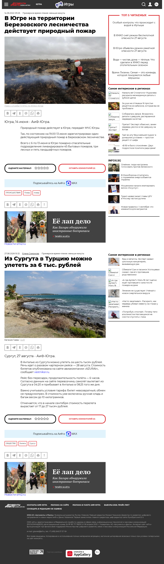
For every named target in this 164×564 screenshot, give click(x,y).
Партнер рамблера (54, 552)
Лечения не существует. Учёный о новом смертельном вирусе (139, 291)
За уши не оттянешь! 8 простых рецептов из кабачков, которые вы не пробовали (140, 106)
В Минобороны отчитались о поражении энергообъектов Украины (136, 177)
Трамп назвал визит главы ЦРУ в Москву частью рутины (136, 197)
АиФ (22, 340)
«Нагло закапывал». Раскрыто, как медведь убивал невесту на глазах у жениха (140, 304)
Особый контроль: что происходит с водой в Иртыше (134, 24)
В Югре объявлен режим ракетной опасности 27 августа (134, 49)
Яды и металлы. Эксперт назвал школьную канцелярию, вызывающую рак (138, 261)
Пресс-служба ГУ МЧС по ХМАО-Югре (23, 106)
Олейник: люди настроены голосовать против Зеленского (137, 166)
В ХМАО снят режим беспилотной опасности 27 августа (134, 37)
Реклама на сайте (60, 505)
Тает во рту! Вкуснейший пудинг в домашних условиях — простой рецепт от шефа (139, 137)
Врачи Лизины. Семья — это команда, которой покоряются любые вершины (134, 75)
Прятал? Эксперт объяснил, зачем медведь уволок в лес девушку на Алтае (139, 127)
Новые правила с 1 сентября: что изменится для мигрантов (137, 208)
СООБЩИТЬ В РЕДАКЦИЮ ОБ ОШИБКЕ (44, 509)
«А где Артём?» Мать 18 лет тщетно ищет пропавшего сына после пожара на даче (139, 282)
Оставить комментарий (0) (82, 168)
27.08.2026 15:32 (12, 253)
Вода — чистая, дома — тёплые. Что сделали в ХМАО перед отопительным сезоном (134, 62)
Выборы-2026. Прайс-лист (116, 505)
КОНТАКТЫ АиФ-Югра (37, 505)
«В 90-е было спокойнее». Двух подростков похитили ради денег (139, 146)
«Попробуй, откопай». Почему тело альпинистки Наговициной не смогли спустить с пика (139, 314)
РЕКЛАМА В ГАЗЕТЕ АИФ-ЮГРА (86, 505)
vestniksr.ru (41, 372)
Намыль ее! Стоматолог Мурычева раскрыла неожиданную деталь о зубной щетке (139, 95)
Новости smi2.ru (15, 243)
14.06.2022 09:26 (12, 13)
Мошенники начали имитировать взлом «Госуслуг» (138, 187)
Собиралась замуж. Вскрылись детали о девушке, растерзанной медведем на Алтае (138, 116)
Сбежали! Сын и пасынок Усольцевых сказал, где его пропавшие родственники (141, 272)
